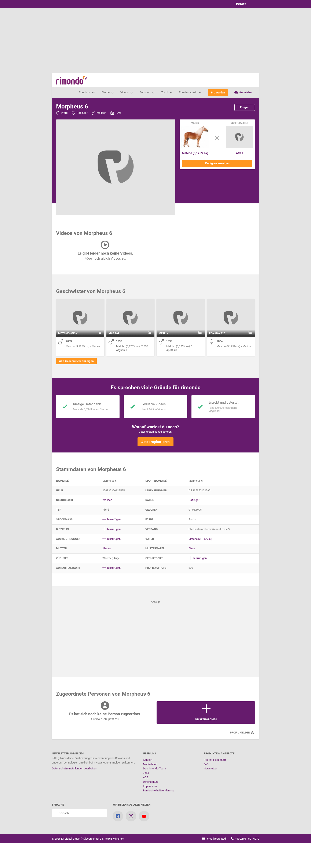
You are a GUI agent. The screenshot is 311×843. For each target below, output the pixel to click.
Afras (239, 153)
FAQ (206, 764)
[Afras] (239, 147)
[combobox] (244, 4)
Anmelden (245, 92)
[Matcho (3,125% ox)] (195, 147)
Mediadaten (150, 764)
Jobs (146, 772)
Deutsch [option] (240, 3)
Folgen (244, 107)
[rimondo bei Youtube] (144, 816)
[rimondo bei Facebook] (118, 816)
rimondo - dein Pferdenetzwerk (71, 80)
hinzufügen (114, 519)
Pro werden (218, 92)
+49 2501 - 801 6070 (246, 838)
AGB (145, 777)
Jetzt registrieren (155, 442)
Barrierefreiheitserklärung (158, 790)
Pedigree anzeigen (217, 163)
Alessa (106, 548)
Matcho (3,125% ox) (195, 153)
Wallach (101, 112)
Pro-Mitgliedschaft (215, 759)
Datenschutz (150, 781)
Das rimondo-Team (154, 768)
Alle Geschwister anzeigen (76, 361)
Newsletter (210, 768)
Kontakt (147, 759)
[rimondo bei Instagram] (131, 816)
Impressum (150, 786)
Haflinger (82, 112)
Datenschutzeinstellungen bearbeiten (74, 768)
